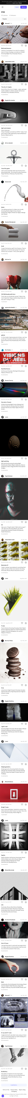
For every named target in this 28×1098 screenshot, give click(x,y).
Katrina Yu (6, 262)
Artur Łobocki (7, 146)
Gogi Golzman (7, 479)
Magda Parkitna (7, 704)
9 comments (4, 216)
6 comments (4, 411)
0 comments (4, 253)
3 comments (4, 137)
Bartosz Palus (7, 643)
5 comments (4, 344)
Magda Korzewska (8, 103)
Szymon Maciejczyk (8, 225)
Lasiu (5, 420)
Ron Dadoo (6, 353)
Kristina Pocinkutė (8, 922)
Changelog (14, 1091)
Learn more (15, 3)
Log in (17, 7)
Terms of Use (6, 1089)
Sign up (24, 7)
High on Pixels (14, 1096)
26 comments (4, 1040)
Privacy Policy (14, 1089)
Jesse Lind (6, 184)
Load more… (14, 1085)
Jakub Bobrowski (8, 64)
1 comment (4, 301)
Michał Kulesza (7, 784)
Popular (5, 19)
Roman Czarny (7, 383)
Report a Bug (22, 1089)
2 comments (4, 572)
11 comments (4, 94)
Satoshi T (6, 26)
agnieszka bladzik (8, 310)
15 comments (4, 56)
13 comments (4, 176)
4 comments (4, 374)
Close (20, 3)
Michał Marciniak (7, 873)
